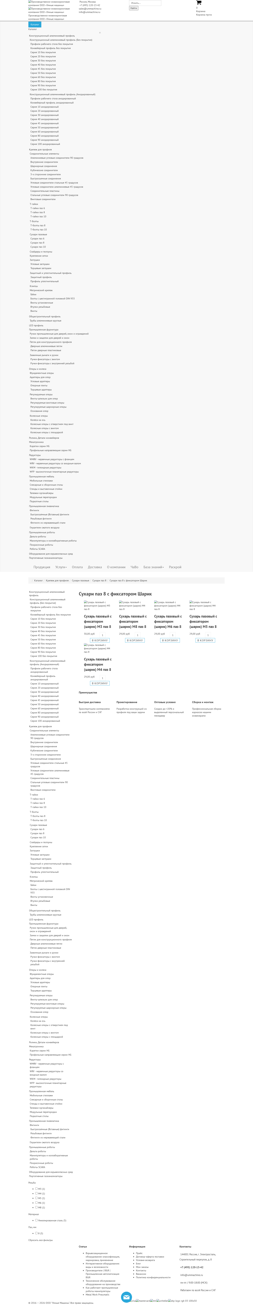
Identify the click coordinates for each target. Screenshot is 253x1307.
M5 (40, 1198)
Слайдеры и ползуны (41, 251)
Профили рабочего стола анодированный (53, 98)
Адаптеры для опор (40, 377)
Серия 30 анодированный (44, 115)
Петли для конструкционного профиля (51, 342)
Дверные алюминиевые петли (46, 346)
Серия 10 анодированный (44, 106)
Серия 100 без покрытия (43, 89)
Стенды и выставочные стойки (46, 488)
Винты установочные (41, 302)
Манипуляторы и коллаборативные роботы (53, 540)
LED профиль (36, 325)
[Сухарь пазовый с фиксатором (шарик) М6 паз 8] (169, 605)
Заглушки (35, 259)
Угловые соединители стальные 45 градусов (54, 182)
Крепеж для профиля (40, 149)
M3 (40, 1188)
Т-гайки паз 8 (37, 212)
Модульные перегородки (43, 497)
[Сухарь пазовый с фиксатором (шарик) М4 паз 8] (99, 648)
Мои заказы (142, 1267)
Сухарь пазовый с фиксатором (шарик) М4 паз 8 (98, 664)
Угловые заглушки (40, 264)
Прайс (139, 1253)
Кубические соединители (44, 170)
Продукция (42, 567)
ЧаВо (134, 567)
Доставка (95, 567)
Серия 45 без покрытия (43, 68)
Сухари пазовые (38, 234)
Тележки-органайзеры (41, 493)
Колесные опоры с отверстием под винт (51, 424)
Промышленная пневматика (44, 506)
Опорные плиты (38, 385)
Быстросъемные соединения (45, 178)
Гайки (33, 294)
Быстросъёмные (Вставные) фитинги (49, 514)
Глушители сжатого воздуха (44, 527)
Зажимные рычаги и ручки (44, 355)
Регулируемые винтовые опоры (47, 402)
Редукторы (35, 455)
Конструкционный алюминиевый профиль (52, 35)
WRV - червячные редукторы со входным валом (55, 463)
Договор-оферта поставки (150, 1256)
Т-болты (34, 221)
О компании (116, 567)
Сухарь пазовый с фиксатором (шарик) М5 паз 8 (203, 621)
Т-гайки (34, 204)
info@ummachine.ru (89, 12)
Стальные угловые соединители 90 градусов (54, 195)
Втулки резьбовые (40, 306)
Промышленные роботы (42, 532)
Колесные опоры (39, 415)
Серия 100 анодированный (45, 144)
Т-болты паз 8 (37, 225)
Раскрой (175, 567)
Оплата (77, 567)
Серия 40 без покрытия (43, 64)
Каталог (35, 24)
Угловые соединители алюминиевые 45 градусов (56, 186)
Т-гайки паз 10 (38, 216)
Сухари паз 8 (37, 242)
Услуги (60, 567)
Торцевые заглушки (40, 268)
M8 (40, 1207)
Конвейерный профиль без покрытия (50, 48)
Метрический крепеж (41, 290)
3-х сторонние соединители (45, 174)
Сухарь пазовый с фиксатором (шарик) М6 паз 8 (168, 621)
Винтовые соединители (43, 199)
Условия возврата (145, 1260)
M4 (40, 1193)
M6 (40, 1202)
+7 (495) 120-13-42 (90, 5)
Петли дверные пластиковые (45, 350)
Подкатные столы (39, 501)
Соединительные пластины (44, 190)
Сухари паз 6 (37, 238)
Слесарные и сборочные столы (46, 484)
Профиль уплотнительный (44, 281)
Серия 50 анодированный (44, 127)
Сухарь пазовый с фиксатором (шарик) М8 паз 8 (133, 621)
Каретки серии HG (40, 446)
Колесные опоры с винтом (44, 428)
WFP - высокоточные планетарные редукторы (54, 471)
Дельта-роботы (38, 536)
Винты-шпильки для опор (44, 398)
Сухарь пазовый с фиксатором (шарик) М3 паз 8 (98, 621)
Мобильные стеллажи (41, 480)
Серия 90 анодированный (44, 139)
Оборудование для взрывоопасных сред (51, 553)
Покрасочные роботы (41, 544)
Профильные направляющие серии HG (50, 450)
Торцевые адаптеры (41, 389)
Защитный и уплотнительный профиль (51, 273)
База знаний (153, 567)
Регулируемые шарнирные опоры (48, 406)
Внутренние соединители (44, 161)
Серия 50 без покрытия (43, 72)
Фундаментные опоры (42, 373)
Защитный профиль (41, 277)
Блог (138, 1263)
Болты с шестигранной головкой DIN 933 (52, 298)
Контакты (141, 1270)
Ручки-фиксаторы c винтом (45, 359)
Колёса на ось (37, 419)
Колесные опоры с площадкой (46, 432)
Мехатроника (36, 442)
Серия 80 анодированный (44, 135)
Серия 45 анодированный (44, 123)
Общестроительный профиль (45, 316)
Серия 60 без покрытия (43, 77)
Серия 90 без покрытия (43, 85)
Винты (33, 310)
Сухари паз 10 (38, 246)
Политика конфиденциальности (153, 1277)
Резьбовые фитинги (41, 518)
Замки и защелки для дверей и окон (49, 337)
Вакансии (141, 1273)
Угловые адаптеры (40, 381)
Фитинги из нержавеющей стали (47, 522)
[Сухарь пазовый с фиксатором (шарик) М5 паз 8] (204, 605)
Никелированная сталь (51, 1220)
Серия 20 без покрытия (43, 56)
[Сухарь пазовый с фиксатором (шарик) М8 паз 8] (134, 605)
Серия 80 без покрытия (43, 81)
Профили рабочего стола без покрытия (51, 44)
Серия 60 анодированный (44, 131)
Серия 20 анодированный (44, 110)
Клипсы (34, 286)
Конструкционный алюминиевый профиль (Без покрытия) (61, 39)
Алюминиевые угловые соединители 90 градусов (56, 157)
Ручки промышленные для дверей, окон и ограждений (59, 333)
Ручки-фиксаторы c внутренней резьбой (52, 363)
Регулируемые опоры (41, 394)
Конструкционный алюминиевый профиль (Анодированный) (62, 94)
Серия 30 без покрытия (43, 60)
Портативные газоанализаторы (45, 557)
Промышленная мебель (41, 476)
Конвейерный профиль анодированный (52, 102)
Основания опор (39, 411)
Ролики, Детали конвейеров (44, 437)
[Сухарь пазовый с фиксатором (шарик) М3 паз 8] (99, 605)
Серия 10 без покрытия (43, 52)
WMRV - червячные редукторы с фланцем (52, 459)
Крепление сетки (39, 255)
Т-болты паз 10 (38, 229)
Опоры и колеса (37, 368)
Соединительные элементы (44, 153)
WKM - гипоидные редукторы (45, 467)
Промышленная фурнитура (43, 329)
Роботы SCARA (37, 548)
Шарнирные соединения (43, 166)
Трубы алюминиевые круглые (45, 320)
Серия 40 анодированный (44, 119)
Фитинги (34, 510)
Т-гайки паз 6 (37, 208)
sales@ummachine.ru (90, 8)
